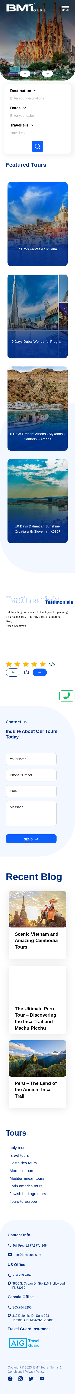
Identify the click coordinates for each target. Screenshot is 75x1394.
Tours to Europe (23, 1201)
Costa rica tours (23, 1163)
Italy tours (18, 1148)
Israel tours (19, 1155)
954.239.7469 (22, 1275)
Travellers (19, 125)
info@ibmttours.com (27, 1254)
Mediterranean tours (27, 1178)
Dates (15, 108)
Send (28, 839)
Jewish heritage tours (28, 1194)
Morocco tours (22, 1171)
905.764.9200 (22, 1307)
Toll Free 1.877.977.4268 (30, 1245)
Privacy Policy (34, 1371)
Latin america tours (26, 1186)
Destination (20, 91)
